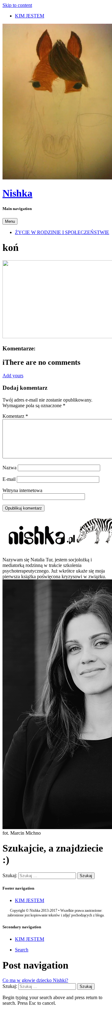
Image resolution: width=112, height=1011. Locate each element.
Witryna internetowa (22, 490)
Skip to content (17, 5)
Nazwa (9, 467)
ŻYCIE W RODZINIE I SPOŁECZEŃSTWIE (62, 232)
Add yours (12, 375)
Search (21, 949)
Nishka (17, 193)
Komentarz (15, 416)
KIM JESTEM (29, 15)
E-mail (9, 479)
